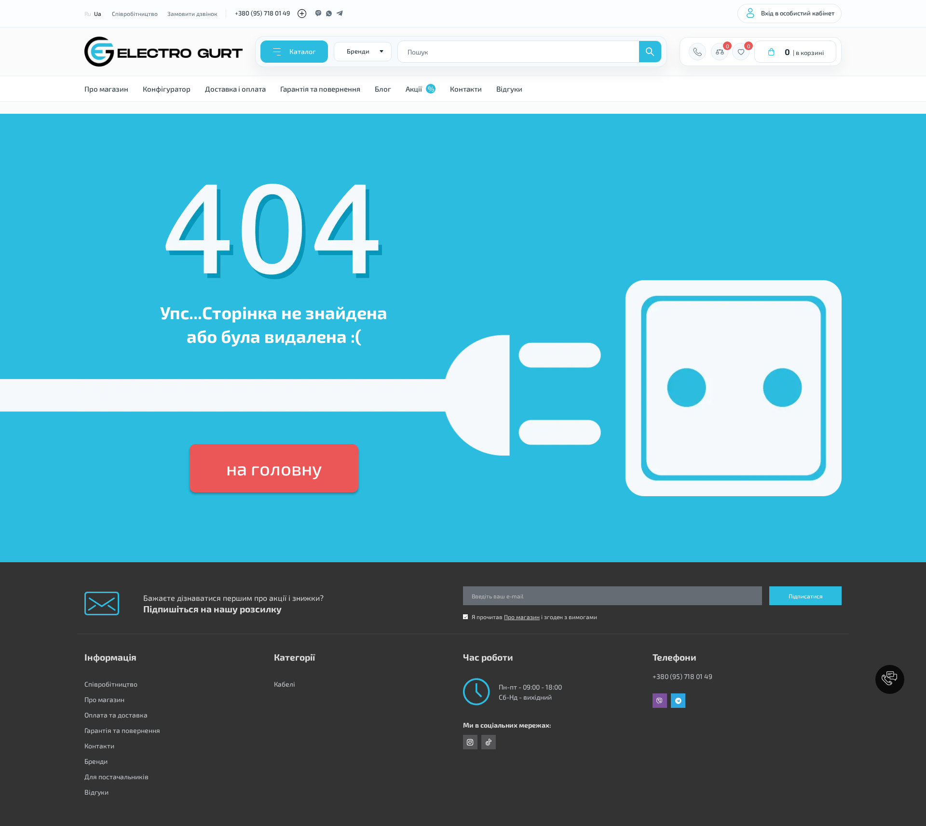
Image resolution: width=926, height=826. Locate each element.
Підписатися (806, 596)
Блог (383, 88)
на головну (274, 468)
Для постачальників (116, 776)
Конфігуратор (167, 88)
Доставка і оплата (235, 88)
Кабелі (284, 684)
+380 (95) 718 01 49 (262, 13)
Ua (97, 13)
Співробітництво (135, 13)
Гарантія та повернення (320, 88)
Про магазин (106, 88)
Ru (87, 13)
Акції (420, 88)
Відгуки (509, 88)
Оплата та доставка (116, 715)
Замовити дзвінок (192, 13)
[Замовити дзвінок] (697, 51)
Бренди (96, 761)
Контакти (466, 88)
